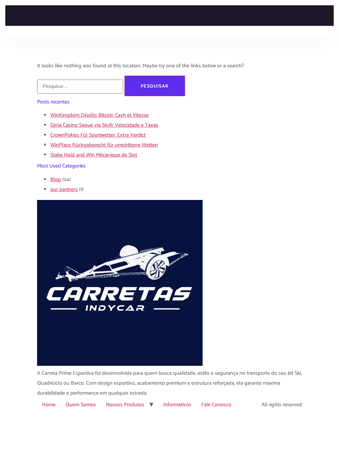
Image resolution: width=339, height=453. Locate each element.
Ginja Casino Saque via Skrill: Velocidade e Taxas (104, 125)
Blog (55, 179)
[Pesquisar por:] (80, 87)
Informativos (177, 404)
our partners (64, 189)
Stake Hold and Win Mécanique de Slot (93, 155)
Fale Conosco (216, 404)
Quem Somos (81, 404)
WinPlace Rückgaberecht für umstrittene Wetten (104, 145)
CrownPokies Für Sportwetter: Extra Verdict (98, 135)
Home (49, 404)
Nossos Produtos (125, 404)
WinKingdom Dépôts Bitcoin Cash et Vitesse (99, 115)
